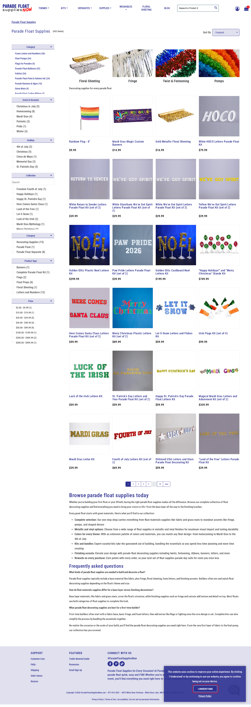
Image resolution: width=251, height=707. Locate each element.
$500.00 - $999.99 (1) (26, 342)
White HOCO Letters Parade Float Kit (219, 143)
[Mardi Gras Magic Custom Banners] (133, 116)
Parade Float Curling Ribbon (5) (30, 93)
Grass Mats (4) (22, 88)
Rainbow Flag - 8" (79, 141)
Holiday (30, 140)
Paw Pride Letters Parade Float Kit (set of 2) (131, 272)
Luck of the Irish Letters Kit (85, 396)
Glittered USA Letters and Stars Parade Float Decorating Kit (175, 461)
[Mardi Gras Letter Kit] (89, 434)
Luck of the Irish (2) (27, 219)
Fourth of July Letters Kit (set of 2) (131, 461)
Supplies (104, 8)
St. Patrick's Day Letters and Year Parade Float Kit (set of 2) (131, 398)
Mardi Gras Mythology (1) (30, 224)
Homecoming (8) (26, 111)
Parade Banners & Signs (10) (28, 83)
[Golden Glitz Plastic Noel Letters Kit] (89, 245)
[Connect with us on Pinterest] (116, 663)
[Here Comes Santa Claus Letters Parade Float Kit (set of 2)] (89, 308)
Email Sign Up (75, 670)
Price (30, 301)
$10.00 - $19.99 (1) (25, 312)
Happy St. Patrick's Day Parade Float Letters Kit (174, 398)
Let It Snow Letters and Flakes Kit (174, 335)
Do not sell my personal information (144, 699)
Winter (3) (22, 131)
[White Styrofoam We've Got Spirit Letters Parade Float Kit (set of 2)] (133, 179)
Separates (84, 8)
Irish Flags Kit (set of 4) (213, 333)
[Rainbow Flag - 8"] (89, 116)
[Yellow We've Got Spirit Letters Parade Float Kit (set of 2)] (219, 179)
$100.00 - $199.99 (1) (26, 332)
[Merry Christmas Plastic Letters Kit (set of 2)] (133, 308)
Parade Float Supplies (24, 22)
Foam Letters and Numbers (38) (30, 53)
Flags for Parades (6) (25, 63)
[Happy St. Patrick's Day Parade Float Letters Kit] (176, 371)
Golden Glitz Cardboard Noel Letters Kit (173, 272)
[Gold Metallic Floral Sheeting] (176, 116)
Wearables (126, 6)
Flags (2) (21, 277)
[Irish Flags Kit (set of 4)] (219, 308)
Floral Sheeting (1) (27, 287)
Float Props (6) (25, 282)
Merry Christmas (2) (27, 229)
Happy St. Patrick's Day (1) (31, 199)
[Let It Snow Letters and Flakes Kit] (176, 308)
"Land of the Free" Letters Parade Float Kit (219, 461)
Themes (43, 8)
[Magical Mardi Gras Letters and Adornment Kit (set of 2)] (219, 371)
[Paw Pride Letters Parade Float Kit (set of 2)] (133, 245)
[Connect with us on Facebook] (110, 663)
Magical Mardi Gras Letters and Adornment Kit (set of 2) (218, 398)
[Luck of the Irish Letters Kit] (89, 371)
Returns (34, 681)
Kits (63, 8)
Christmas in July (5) (28, 106)
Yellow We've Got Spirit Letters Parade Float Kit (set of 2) (217, 206)
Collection (31, 175)
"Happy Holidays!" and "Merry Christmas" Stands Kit (216, 272)
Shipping (35, 670)
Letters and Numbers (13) (31, 292)
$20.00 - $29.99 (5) (25, 317)
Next (166, 484)
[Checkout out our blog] (122, 663)
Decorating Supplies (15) (30, 242)
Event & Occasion (31, 100)
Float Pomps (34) (23, 58)
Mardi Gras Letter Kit (82, 459)
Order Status (36, 675)
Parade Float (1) (25, 247)
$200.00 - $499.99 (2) (26, 337)
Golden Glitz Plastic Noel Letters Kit (89, 272)
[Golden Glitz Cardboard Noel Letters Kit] (176, 245)
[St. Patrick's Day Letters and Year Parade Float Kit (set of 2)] (133, 371)
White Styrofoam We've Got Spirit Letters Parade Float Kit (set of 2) (132, 207)
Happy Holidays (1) (27, 194)
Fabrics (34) (20, 73)
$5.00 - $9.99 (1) (24, 307)
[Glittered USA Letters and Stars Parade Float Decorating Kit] (176, 434)
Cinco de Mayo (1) (27, 156)
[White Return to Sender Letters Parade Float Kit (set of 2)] (89, 179)
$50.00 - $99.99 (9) (25, 327)
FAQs (33, 664)
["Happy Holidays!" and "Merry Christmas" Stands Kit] (219, 245)
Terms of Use (110, 699)
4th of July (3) (24, 146)
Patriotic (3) (23, 121)
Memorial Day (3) (26, 161)
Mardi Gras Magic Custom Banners (128, 143)
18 (160, 484)
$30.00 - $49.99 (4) (25, 322)
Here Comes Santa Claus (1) (32, 204)
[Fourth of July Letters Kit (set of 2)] (133, 434)
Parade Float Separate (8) (31, 252)
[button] (245, 8)
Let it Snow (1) (25, 214)
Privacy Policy (98, 699)
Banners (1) (23, 267)
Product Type (31, 261)
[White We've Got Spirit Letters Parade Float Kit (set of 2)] (176, 179)
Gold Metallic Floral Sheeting (173, 141)
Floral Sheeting (146, 8)
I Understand (205, 689)
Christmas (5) (24, 151)
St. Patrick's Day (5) (27, 166)
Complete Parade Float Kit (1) (33, 272)
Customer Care (38, 658)
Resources (74, 664)
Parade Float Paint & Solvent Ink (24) (32, 78)
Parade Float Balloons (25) (27, 68)
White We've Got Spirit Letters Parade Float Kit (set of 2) (174, 206)
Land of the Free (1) (28, 209)
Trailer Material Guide (79, 658)
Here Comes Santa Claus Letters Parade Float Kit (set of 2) (89, 335)
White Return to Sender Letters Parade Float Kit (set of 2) (87, 206)
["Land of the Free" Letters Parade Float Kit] (219, 434)
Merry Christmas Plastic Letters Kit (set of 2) (131, 335)
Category (30, 47)
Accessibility (122, 699)
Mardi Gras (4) (24, 116)
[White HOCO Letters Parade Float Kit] (219, 116)
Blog (167, 8)
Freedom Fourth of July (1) (31, 189)
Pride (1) (21, 126)
